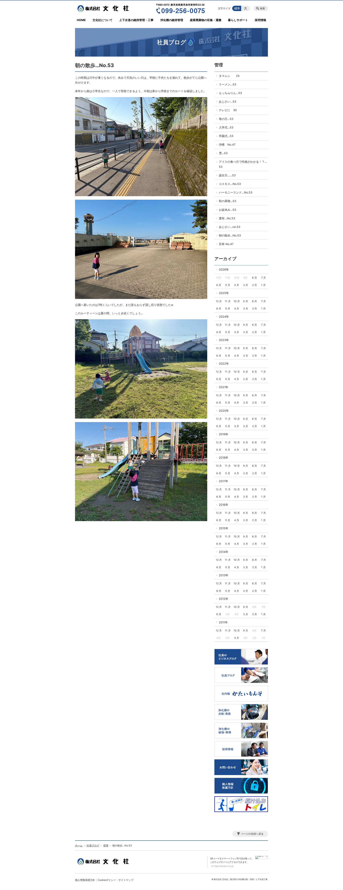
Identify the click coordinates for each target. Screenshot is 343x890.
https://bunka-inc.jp (223, 866)
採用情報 (260, 20)
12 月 (219, 301)
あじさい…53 (227, 101)
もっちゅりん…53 (230, 93)
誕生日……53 (227, 175)
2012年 (223, 599)
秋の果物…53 (227, 201)
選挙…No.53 (227, 218)
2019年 (223, 434)
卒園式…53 (226, 136)
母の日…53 (226, 119)
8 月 (254, 277)
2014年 (223, 552)
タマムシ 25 (229, 76)
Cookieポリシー (107, 879)
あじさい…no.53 (229, 227)
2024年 (224, 316)
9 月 (245, 301)
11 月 (228, 301)
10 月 (237, 301)
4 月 (236, 284)
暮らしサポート (238, 20)
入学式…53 (226, 127)
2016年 (223, 504)
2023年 (224, 340)
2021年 (223, 387)
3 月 (245, 284)
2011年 (223, 622)
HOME (81, 20)
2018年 (223, 457)
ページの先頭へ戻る (252, 833)
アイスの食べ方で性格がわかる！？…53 (243, 164)
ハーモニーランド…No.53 (235, 192)
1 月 (263, 284)
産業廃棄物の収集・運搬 (205, 20)
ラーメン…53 (227, 84)
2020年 (224, 410)
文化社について (103, 20)
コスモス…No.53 (230, 184)
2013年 (223, 575)
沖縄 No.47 (227, 144)
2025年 (224, 293)
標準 (237, 8)
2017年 (223, 481)
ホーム (79, 845)
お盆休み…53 (227, 209)
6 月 (218, 284)
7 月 (263, 277)
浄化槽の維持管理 (171, 20)
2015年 (223, 528)
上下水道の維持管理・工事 (136, 20)
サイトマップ (125, 879)
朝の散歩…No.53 (230, 235)
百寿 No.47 (226, 244)
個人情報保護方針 (85, 879)
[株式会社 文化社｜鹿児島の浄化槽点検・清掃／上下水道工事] (104, 8)
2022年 (224, 363)
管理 (218, 64)
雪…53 (223, 153)
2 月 (254, 284)
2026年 (224, 269)
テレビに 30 (228, 110)
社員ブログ (93, 845)
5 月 (227, 284)
